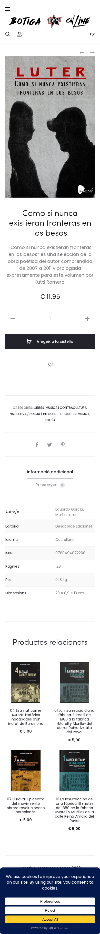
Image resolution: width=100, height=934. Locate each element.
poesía (50, 420)
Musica (83, 414)
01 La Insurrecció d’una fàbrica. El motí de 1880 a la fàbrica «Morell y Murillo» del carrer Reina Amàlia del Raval (74, 721)
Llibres (39, 407)
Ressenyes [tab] (49, 485)
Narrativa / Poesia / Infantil (33, 414)
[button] (12, 318)
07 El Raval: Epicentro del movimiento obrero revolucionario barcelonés (26, 806)
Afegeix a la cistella (54, 341)
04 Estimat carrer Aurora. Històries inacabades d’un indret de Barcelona (25, 717)
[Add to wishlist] (50, 364)
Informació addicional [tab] (50, 472)
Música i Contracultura (66, 407)
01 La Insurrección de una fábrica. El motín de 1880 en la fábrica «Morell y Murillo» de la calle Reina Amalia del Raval (74, 810)
